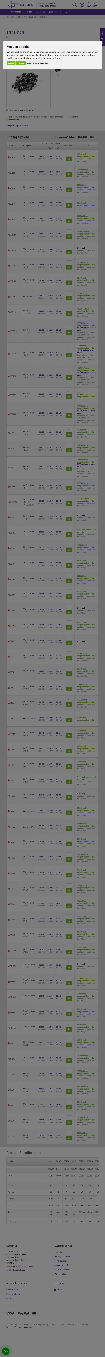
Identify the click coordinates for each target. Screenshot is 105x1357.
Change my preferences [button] (37, 63)
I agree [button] (11, 63)
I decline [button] (20, 63)
